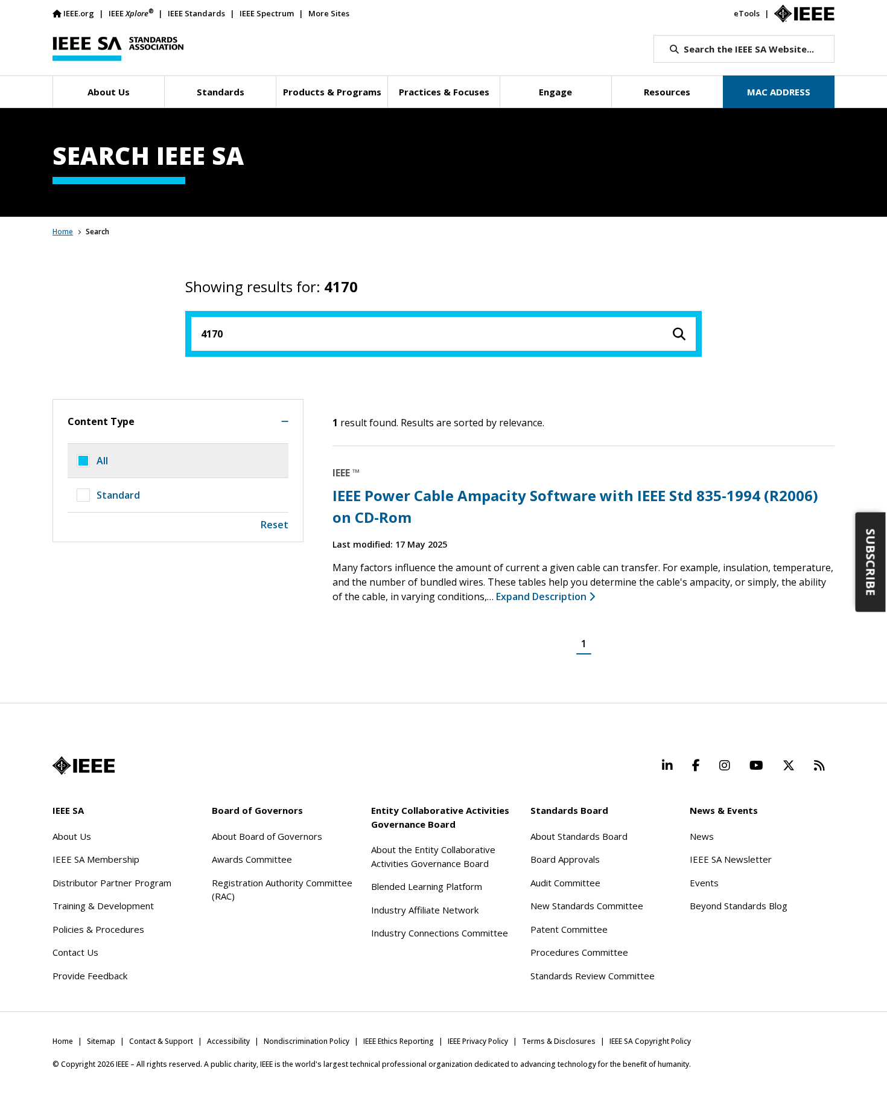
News (702, 836)
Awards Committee (252, 859)
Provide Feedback (89, 976)
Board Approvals (565, 859)
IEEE (131, 13)
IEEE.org (78, 13)
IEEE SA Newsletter (731, 859)
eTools (747, 13)
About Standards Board (579, 836)
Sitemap (101, 1041)
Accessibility (228, 1041)
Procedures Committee (579, 952)
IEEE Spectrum (267, 13)
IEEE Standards (196, 13)
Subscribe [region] (871, 562)
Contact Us (75, 952)
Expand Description (542, 596)
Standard (118, 495)
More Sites (328, 13)
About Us (71, 836)
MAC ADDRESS (778, 92)
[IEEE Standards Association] (117, 49)
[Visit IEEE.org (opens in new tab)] (83, 766)
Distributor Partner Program (111, 883)
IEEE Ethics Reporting (398, 1041)
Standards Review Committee (592, 976)
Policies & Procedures (98, 929)
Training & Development (103, 906)
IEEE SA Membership (95, 859)
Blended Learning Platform (426, 886)
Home (62, 231)
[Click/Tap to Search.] (679, 334)
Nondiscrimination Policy (306, 1041)
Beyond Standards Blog (738, 906)
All (102, 460)
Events (704, 883)
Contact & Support (161, 1041)
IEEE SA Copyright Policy (650, 1041)
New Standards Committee (586, 906)
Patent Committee (569, 929)
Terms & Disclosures (559, 1041)
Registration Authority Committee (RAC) (282, 890)
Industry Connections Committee (439, 933)
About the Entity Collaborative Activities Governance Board (433, 856)
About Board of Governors (267, 836)
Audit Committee (565, 883)
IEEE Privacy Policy (478, 1041)
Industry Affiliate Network (424, 910)
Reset (274, 524)
